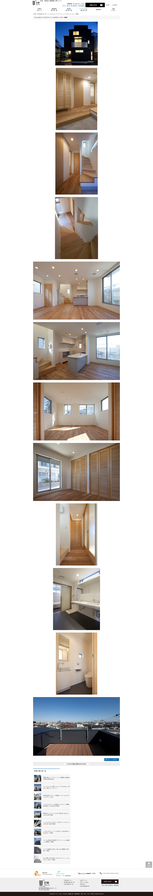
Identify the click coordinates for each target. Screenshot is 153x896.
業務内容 (98, 10)
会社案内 (114, 5)
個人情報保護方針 (85, 886)
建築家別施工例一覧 (69, 882)
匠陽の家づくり (39, 10)
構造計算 (82, 884)
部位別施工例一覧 (69, 10)
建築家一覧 (54, 10)
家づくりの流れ (84, 882)
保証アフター (113, 10)
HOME (108, 5)
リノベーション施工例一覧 (83, 10)
